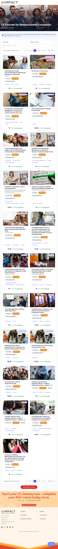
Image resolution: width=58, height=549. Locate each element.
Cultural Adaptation (10, 284)
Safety (34, 124)
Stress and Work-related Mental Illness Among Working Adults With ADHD (15, 229)
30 (49, 50)
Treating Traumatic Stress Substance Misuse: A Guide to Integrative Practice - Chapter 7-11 (42, 383)
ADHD (22, 245)
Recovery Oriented (10, 430)
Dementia (35, 245)
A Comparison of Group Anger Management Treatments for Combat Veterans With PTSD (14, 110)
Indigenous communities (11, 282)
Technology (49, 284)
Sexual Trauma (17, 160)
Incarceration (35, 162)
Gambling (41, 203)
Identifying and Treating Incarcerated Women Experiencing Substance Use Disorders (15, 72)
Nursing (51, 213)
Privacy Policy (4, 517)
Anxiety (7, 470)
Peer (17, 84)
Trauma (7, 84)
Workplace (8, 245)
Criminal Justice (9, 201)
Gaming (34, 203)
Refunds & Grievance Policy (7, 521)
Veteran (22, 203)
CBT (13, 84)
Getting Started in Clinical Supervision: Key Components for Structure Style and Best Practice (15, 347)
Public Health (16, 245)
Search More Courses (29, 487)
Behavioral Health (49, 56)
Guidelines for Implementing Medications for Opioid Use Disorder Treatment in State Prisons (42, 150)
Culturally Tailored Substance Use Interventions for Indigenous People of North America (15, 271)
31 (52, 50)
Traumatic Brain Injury (37, 243)
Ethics (15, 321)
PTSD (7, 124)
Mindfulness (48, 392)
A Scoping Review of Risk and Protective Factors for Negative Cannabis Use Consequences (41, 418)
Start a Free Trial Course (29, 505)
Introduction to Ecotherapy (40, 71)
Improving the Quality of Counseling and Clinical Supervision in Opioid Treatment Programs (42, 271)
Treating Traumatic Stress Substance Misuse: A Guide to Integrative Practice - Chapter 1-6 (15, 418)
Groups (15, 392)
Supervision (35, 284)
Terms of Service (5, 515)
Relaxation (42, 84)
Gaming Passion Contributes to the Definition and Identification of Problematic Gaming (42, 310)
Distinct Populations (10, 162)
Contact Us (3, 523)
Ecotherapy (49, 84)
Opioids (49, 160)
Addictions (24, 56)
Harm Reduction (36, 430)
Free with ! (16, 88)
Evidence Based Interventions (12, 122)
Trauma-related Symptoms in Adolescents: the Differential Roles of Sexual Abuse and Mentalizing (15, 150)
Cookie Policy (4, 519)
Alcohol (45, 243)
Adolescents (8, 160)
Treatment (35, 84)
